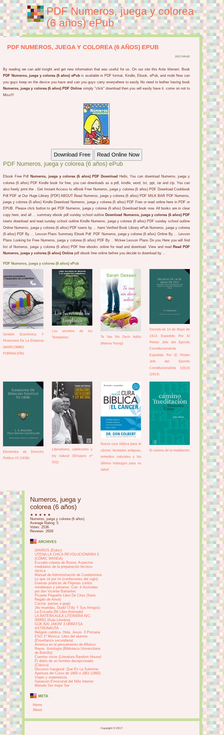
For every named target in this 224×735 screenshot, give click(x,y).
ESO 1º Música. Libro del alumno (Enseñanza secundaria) (61, 638)
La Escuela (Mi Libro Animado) (59, 612)
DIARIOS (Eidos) (48, 550)
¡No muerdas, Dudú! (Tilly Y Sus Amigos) (67, 608)
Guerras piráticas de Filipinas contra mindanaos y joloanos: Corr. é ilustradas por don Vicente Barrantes (66, 587)
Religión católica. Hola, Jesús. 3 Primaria (67, 632)
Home (37, 705)
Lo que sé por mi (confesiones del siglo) (66, 579)
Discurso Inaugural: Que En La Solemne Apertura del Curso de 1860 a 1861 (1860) (68, 671)
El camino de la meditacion (169, 450)
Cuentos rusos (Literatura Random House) (68, 657)
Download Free (72, 155)
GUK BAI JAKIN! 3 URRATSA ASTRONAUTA (58, 626)
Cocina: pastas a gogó (52, 603)
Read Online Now (118, 155)
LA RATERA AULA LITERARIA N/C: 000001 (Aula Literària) (63, 618)
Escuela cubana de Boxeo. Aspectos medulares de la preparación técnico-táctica (64, 566)
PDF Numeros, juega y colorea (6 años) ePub (120, 17)
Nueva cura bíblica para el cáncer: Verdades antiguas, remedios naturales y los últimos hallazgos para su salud (121, 456)
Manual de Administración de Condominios (68, 575)
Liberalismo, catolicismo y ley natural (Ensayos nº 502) (72, 455)
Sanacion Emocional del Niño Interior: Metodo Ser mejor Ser (64, 683)
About (37, 710)
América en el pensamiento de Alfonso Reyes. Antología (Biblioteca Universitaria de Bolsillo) (67, 648)
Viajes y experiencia (51, 677)
